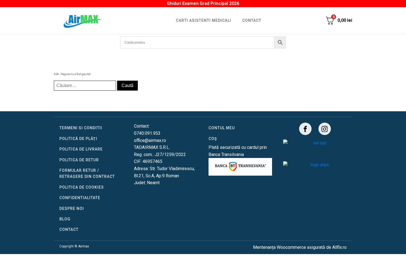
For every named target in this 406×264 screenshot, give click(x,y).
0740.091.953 (147, 133)
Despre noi (71, 208)
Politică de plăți (78, 138)
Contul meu (222, 128)
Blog (64, 219)
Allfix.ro (339, 247)
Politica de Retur (79, 160)
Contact (251, 20)
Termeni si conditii (80, 128)
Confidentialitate (79, 198)
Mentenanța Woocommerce (279, 247)
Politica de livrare (81, 149)
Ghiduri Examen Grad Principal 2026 (203, 3)
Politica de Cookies (81, 187)
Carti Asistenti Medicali (203, 20)
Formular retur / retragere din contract (87, 173)
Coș (213, 138)
